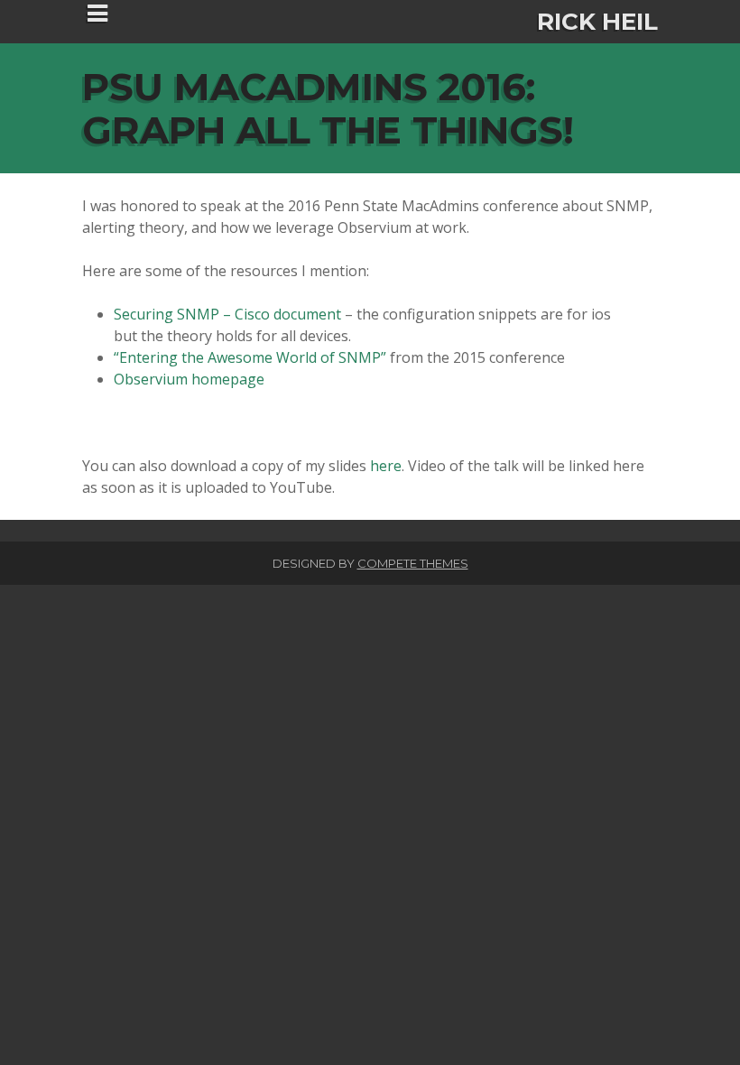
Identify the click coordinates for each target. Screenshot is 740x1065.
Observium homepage (189, 379)
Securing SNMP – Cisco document (227, 314)
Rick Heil (597, 21)
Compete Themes (412, 563)
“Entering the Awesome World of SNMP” (250, 357)
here (386, 466)
